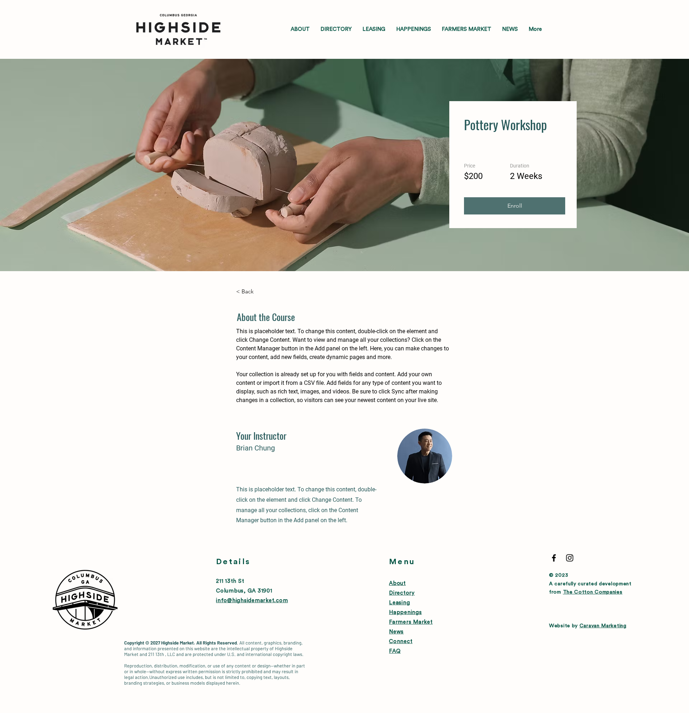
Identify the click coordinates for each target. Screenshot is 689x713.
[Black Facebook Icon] (554, 558)
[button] (514, 205)
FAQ (394, 651)
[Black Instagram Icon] (570, 558)
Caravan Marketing (603, 625)
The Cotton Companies (593, 592)
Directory (402, 593)
